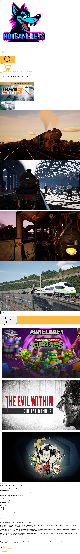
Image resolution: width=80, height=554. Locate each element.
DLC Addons (26, 71)
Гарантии (3, 545)
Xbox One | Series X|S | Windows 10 (18, 71)
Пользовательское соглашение (7, 548)
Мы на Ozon (30, 71)
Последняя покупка (5, 326)
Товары (1, 71)
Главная (3, 49)
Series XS (4, 71)
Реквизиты (4, 550)
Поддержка (4, 51)
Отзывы (3, 50)
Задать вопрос (4, 551)
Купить (16, 323)
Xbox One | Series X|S (9, 71)
